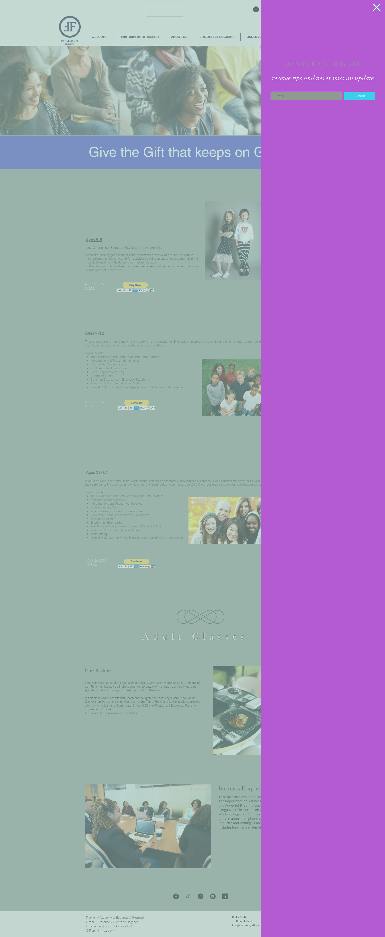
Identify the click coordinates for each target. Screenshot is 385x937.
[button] (377, 7)
